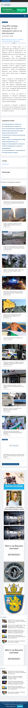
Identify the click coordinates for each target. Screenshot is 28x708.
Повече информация (11, 706)
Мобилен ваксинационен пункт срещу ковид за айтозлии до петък (12, 132)
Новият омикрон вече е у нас (10, 141)
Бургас (4, 187)
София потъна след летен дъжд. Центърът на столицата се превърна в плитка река (13, 202)
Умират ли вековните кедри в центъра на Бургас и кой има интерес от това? (13, 270)
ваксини (7, 164)
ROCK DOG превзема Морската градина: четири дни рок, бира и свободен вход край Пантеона (13, 293)
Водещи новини (6, 208)
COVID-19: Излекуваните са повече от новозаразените (12, 147)
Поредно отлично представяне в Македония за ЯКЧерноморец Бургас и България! (12, 432)
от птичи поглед (6, 1)
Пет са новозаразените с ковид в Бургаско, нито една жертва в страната (13, 151)
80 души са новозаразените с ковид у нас (13, 144)
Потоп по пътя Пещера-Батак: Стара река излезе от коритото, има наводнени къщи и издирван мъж (13, 248)
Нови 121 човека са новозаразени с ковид (13, 139)
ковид (3, 164)
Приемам (20, 706)
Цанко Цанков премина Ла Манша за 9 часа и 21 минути (13, 338)
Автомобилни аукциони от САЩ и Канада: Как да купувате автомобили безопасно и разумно (13, 456)
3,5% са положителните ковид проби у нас (13, 128)
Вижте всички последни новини (10, 464)
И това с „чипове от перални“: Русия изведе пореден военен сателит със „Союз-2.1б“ (12, 225)
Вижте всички (22, 185)
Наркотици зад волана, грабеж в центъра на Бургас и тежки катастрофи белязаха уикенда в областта (13, 363)
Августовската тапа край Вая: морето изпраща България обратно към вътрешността (12, 316)
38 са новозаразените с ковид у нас (11, 124)
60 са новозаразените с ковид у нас (11, 126)
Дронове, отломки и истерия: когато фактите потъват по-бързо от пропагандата (12, 409)
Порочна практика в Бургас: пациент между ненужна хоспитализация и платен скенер (13, 386)
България (5, 22)
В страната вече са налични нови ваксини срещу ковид (13, 136)
